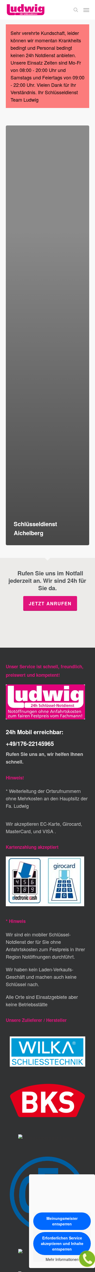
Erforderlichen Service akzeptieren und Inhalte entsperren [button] (62, 1243)
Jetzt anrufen (50, 603)
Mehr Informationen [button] (62, 1259)
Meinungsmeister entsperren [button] (62, 1221)
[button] (86, 9)
